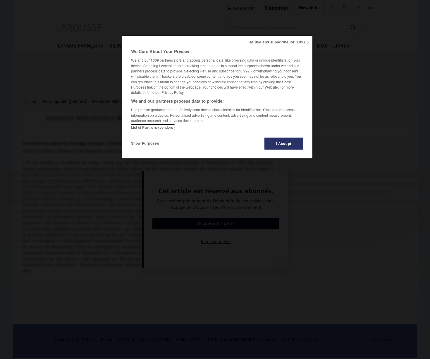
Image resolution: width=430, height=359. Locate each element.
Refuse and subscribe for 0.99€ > (278, 42)
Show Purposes (145, 143)
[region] (217, 97)
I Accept (283, 143)
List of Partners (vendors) (153, 127)
